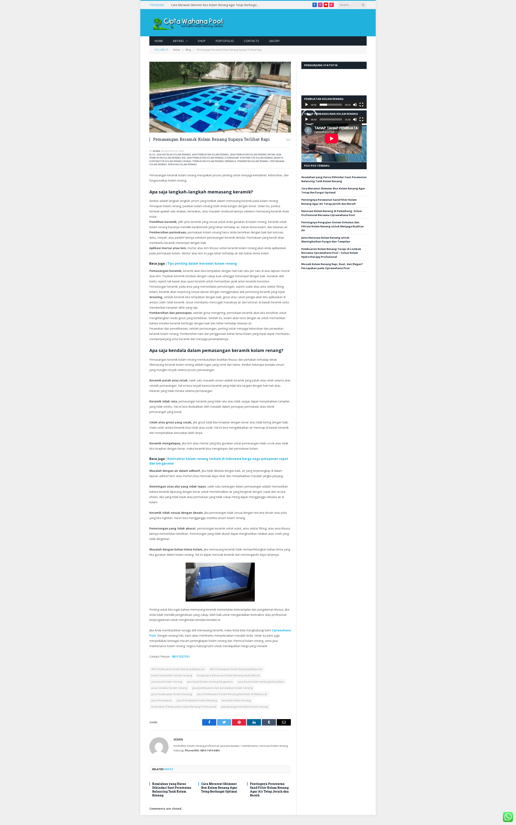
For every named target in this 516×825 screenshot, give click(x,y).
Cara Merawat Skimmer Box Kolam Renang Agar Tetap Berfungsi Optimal (216, 5)
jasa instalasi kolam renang (174, 154)
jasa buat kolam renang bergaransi (210, 681)
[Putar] (307, 105)
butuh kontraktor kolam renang (171, 675)
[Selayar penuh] (361, 105)
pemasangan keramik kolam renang (244, 706)
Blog (152, 154)
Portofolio (224, 41)
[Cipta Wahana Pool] (189, 23)
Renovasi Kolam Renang (182, 164)
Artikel (178, 41)
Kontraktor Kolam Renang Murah (170, 161)
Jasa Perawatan (161, 700)
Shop (201, 41)
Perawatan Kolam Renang (253, 161)
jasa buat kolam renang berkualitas (261, 681)
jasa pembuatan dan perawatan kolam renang (222, 688)
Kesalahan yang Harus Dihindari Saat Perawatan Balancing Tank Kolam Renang (171, 789)
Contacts (251, 41)
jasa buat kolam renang (166, 681)
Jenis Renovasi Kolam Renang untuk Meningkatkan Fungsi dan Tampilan (325, 239)
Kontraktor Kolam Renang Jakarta (261, 157)
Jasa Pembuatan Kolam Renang (210, 154)
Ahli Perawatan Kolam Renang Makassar (236, 669)
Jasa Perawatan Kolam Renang (197, 700)
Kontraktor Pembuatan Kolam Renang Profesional (183, 706)
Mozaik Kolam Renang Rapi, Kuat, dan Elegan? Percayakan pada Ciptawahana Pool (332, 266)
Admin (156, 150)
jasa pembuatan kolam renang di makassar (213, 157)
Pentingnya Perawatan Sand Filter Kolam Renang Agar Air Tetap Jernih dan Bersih (269, 789)
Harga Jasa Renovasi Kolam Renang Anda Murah (228, 675)
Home (158, 41)
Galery (274, 41)
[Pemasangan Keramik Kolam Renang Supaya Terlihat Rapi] (220, 97)
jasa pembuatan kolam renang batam (252, 154)
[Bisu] (355, 105)
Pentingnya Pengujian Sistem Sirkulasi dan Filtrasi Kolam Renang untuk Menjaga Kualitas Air (332, 226)
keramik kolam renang (236, 700)
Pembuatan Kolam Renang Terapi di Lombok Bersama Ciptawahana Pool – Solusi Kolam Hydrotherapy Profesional (331, 253)
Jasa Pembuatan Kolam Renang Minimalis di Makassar (232, 694)
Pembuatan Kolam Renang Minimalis (214, 161)
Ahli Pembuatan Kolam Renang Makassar (178, 669)
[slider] (331, 105)
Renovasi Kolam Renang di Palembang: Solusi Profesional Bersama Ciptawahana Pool (331, 213)
